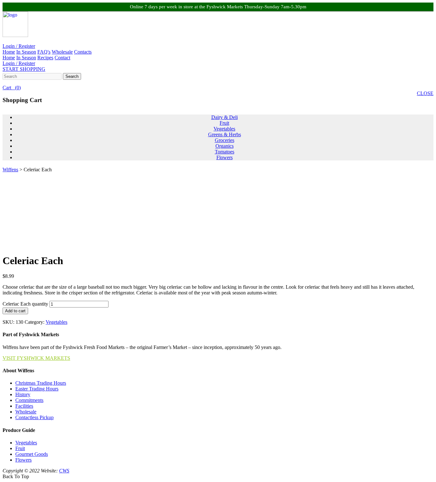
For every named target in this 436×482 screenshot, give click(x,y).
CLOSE (425, 93)
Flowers (224, 157)
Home (9, 52)
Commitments (29, 400)
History (22, 394)
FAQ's (43, 52)
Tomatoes (224, 151)
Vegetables (224, 128)
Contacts (83, 52)
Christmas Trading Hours (40, 383)
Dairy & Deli (224, 117)
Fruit (224, 123)
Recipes (45, 57)
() (12, 87)
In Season (26, 52)
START (24, 69)
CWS (64, 470)
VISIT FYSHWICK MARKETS (36, 358)
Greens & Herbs (224, 134)
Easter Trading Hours (36, 388)
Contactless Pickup (34, 417)
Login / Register (19, 46)
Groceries (224, 140)
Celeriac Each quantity (25, 304)
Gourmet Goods (31, 454)
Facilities (24, 406)
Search (72, 76)
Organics (224, 146)
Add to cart (15, 310)
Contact (62, 57)
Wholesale (62, 52)
